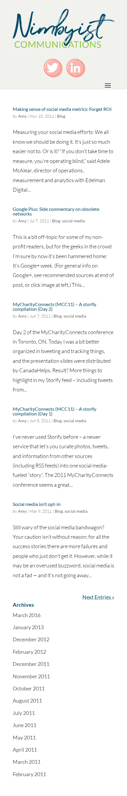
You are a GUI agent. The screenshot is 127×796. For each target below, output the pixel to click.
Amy (22, 116)
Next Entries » (98, 597)
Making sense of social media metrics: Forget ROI (62, 109)
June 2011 (24, 725)
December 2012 (31, 639)
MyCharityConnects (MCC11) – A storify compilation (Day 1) (54, 411)
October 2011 (29, 688)
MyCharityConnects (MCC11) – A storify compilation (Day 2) (54, 306)
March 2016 (26, 615)
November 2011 (31, 676)
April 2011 (25, 749)
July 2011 (24, 713)
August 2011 (27, 700)
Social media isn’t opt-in (37, 504)
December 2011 (31, 664)
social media (73, 220)
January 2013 (28, 627)
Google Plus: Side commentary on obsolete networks (56, 211)
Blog (61, 116)
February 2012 (29, 651)
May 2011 (24, 737)
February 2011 (29, 774)
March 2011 (26, 761)
